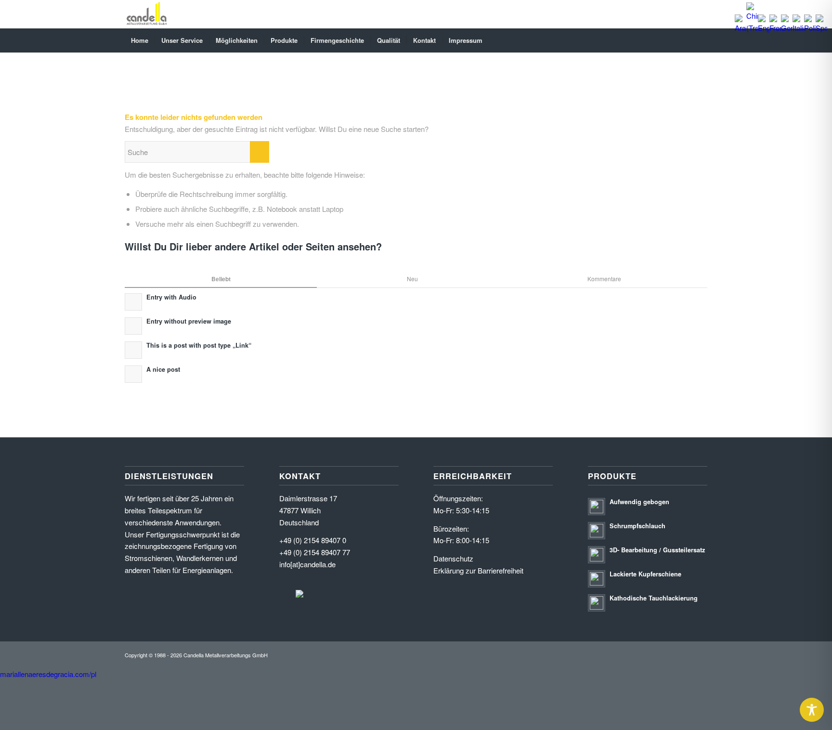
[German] (787, 28)
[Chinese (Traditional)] (752, 28)
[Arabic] (740, 28)
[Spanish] (821, 28)
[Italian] (798, 28)
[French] (775, 28)
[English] (763, 28)
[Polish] (810, 28)
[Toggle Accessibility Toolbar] (812, 710)
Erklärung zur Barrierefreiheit (478, 570)
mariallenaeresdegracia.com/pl (48, 674)
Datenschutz (453, 558)
